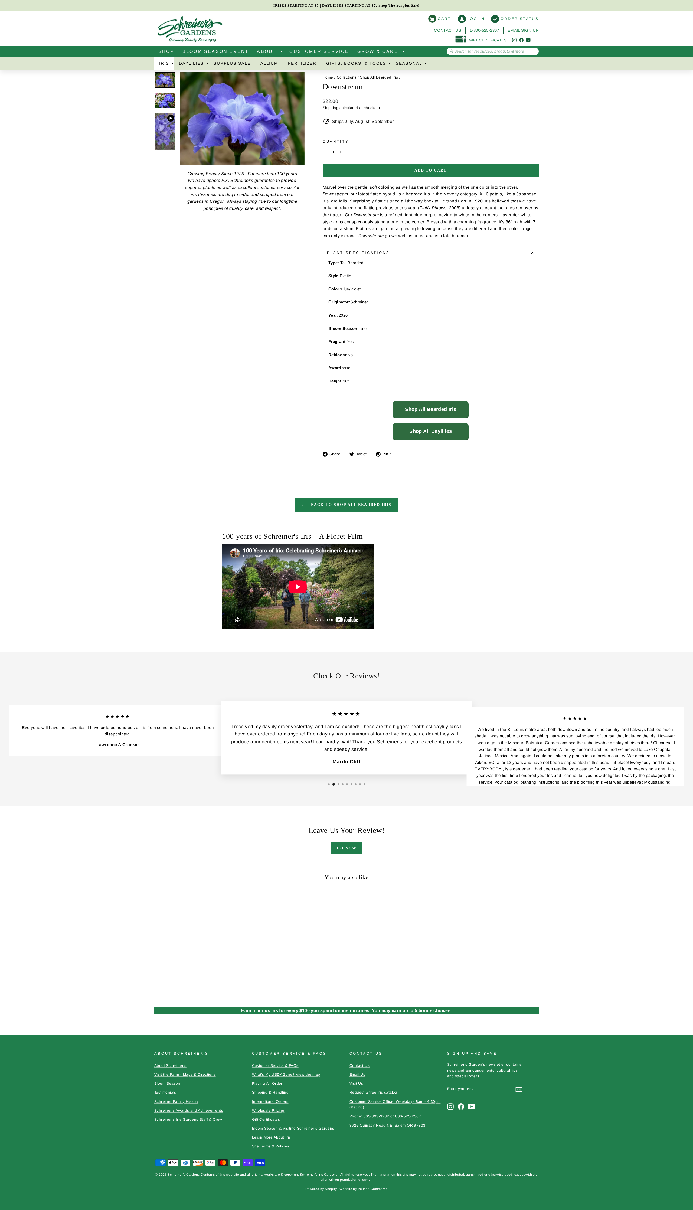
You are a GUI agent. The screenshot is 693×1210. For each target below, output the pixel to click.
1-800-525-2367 (484, 30)
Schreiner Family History (176, 1102)
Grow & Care (377, 51)
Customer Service (319, 51)
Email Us (357, 1074)
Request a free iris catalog (373, 1092)
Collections (347, 77)
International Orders (270, 1102)
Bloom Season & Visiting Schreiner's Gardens (293, 1128)
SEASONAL (409, 63)
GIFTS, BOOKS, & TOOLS (356, 63)
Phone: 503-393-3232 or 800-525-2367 (385, 1116)
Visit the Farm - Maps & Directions (185, 1074)
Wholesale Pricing (268, 1110)
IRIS (164, 63)
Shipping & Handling (270, 1092)
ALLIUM (269, 63)
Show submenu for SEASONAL (425, 64)
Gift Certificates (266, 1119)
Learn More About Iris (271, 1137)
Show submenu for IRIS (172, 64)
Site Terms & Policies (270, 1146)
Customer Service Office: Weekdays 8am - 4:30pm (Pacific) (394, 1105)
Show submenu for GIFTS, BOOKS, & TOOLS (389, 64)
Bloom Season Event (215, 51)
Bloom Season (167, 1083)
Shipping (330, 108)
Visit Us (356, 1083)
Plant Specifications (358, 253)
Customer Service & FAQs (275, 1066)
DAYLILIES (191, 63)
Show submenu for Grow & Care (403, 52)
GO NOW (347, 848)
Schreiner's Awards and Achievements (188, 1110)
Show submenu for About (281, 52)
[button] (329, 784)
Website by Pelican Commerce (363, 1189)
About (266, 51)
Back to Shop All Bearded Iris (350, 505)
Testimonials (165, 1092)
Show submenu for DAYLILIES (207, 64)
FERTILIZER (302, 63)
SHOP (166, 51)
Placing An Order (267, 1083)
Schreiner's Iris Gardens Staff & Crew (188, 1119)
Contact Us (447, 30)
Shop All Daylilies (430, 431)
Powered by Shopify (321, 1189)
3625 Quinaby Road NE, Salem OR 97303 (387, 1125)
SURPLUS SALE (232, 63)
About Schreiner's (170, 1066)
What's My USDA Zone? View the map (286, 1074)
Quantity (336, 141)
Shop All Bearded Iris (379, 77)
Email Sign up (523, 30)
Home (328, 77)
